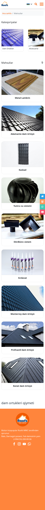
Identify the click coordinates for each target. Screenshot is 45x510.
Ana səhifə (6, 13)
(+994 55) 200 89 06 (23, 439)
